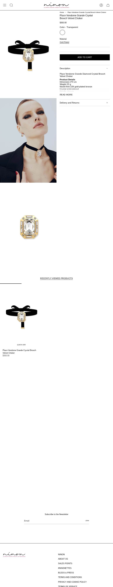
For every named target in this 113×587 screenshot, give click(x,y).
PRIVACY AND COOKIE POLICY (72, 582)
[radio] (62, 32)
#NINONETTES (65, 568)
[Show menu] (5, 5)
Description (65, 68)
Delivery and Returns (69, 103)
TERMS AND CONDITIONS (70, 577)
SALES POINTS (65, 563)
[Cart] (108, 5)
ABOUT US (63, 559)
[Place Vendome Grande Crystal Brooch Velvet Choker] (21, 315)
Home (62, 12)
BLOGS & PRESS (66, 573)
